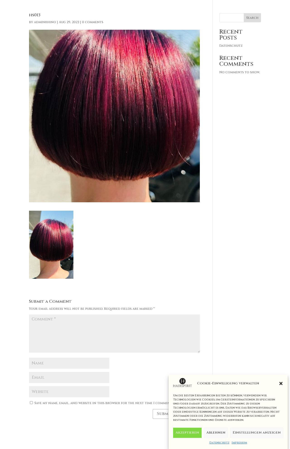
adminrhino (45, 22)
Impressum (239, 442)
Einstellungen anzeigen (257, 432)
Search (252, 18)
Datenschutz (219, 442)
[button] (281, 383)
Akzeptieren (187, 432)
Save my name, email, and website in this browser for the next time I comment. (103, 403)
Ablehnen (215, 432)
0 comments (92, 22)
